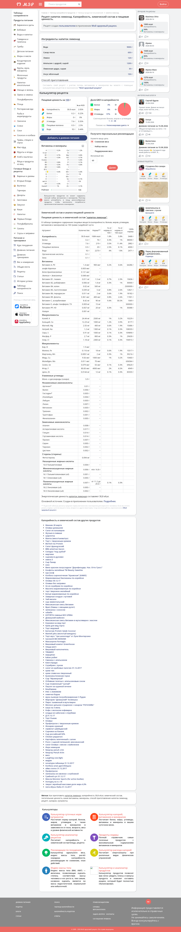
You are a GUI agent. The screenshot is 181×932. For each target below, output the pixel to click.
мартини (49, 554)
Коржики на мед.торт (55, 623)
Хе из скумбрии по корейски (58, 586)
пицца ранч (50, 647)
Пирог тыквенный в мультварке (60, 702)
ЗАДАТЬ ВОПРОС (99, 914)
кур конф (49, 572)
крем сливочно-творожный (58, 673)
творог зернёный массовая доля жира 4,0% (65, 784)
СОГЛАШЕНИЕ (98, 919)
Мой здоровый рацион (104, 25)
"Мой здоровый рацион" (90, 88)
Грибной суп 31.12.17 (55, 776)
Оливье (48, 721)
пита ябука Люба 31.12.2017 (58, 787)
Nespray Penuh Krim (54, 752)
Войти (163, 4)
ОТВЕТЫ (57, 916)
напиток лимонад (112, 13)
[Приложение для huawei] (25, 321)
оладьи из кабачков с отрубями (60, 713)
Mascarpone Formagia (55, 641)
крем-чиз (49, 670)
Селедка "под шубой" (55, 551)
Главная (44, 13)
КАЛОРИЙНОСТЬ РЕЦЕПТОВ (64, 911)
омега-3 (49, 559)
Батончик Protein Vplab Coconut (60, 631)
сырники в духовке (54, 557)
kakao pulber (51, 657)
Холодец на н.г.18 (53, 781)
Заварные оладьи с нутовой (58, 596)
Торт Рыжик (51, 718)
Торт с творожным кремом (58, 541)
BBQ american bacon (54, 549)
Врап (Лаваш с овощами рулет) (60, 607)
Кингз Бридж (51, 662)
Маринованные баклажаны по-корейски (64, 578)
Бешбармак (50, 689)
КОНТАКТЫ (110, 914)
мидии (48, 760)
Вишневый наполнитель (57, 649)
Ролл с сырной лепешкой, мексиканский (64, 742)
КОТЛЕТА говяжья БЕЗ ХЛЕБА (58, 615)
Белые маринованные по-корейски (62, 594)
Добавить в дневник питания (63, 137)
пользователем (67, 25)
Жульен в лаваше (53, 533)
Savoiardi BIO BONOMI (55, 639)
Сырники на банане (54, 731)
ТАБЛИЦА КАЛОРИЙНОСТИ (64, 907)
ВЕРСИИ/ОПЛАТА (99, 909)
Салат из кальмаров (54, 530)
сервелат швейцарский (56, 728)
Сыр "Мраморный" (54, 678)
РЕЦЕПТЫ (19, 907)
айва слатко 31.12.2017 (56, 768)
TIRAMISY (49, 652)
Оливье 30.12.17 (52, 580)
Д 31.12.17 (50, 715)
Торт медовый (52, 628)
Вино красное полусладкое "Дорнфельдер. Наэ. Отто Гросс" (73, 567)
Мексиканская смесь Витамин (59, 604)
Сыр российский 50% (55, 734)
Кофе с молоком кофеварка (58, 710)
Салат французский (54, 546)
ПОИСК (57, 902)
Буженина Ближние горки (57, 676)
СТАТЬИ (18, 916)
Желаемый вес (97, 156)
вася (47, 755)
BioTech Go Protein (54, 543)
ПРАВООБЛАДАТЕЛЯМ (101, 902)
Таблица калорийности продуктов (62, 13)
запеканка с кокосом (55, 610)
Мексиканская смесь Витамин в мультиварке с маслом (71, 620)
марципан (50, 654)
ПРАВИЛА (107, 919)
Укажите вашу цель (99, 138)
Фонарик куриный (54, 726)
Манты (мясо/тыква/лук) (56, 538)
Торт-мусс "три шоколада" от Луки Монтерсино (68, 636)
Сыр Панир (50, 562)
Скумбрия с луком (54, 665)
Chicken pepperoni (54, 736)
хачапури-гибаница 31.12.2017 (59, 763)
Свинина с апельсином (56, 660)
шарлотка (50, 535)
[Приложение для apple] (25, 314)
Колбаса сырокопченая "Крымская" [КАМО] (66, 575)
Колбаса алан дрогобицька (58, 766)
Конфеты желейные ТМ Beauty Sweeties (64, 570)
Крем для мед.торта (54, 625)
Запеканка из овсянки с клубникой (62, 773)
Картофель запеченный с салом (60, 739)
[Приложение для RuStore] (25, 306)
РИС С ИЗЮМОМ (53, 691)
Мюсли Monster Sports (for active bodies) (64, 779)
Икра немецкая (52, 747)
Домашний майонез (54, 617)
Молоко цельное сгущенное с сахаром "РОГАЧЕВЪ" (69, 705)
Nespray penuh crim (54, 750)
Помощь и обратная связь (25, 300)
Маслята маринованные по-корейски (63, 588)
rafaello (48, 612)
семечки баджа (52, 694)
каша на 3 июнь (52, 707)
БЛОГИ (18, 911)
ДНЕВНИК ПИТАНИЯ (23, 902)
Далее (112, 167)
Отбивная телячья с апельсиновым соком (65, 681)
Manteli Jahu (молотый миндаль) (60, 633)
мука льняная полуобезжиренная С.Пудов (65, 697)
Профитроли (51, 771)
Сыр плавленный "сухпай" (57, 684)
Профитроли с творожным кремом (62, 723)
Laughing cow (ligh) (54, 758)
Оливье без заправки (55, 583)
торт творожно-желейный (57, 591)
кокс (47, 565)
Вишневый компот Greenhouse (60, 644)
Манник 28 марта (53, 525)
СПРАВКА (96, 907)
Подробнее (110, 501)
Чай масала (50, 599)
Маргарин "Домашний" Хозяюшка (61, 699)
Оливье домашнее (54, 528)
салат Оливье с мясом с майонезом (62, 744)
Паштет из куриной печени (58, 686)
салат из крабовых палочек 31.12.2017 (63, 668)
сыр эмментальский (54, 602)
